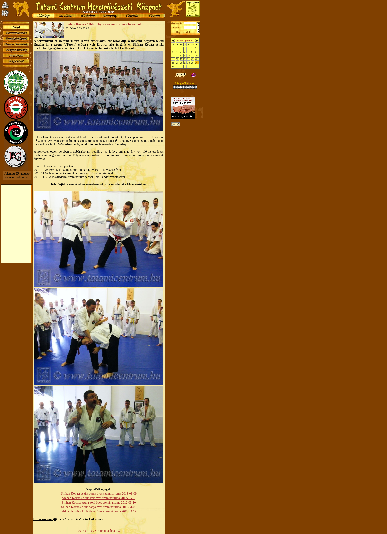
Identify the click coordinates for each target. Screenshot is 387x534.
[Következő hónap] (196, 41)
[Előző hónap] (173, 41)
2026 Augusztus (185, 40)
